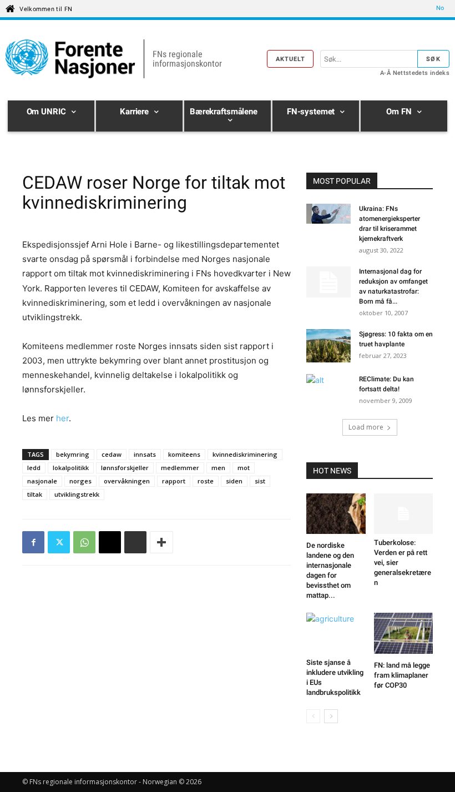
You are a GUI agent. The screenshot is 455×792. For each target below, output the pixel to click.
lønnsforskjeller (125, 467)
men (218, 467)
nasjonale (42, 481)
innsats (145, 454)
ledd (34, 467)
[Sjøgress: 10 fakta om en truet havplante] (328, 345)
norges (80, 481)
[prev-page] (313, 716)
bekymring (72, 454)
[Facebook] (33, 542)
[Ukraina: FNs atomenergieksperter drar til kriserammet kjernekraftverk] (328, 215)
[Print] (135, 542)
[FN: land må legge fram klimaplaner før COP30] (403, 634)
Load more (365, 427)
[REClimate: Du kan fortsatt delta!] (328, 389)
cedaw (112, 454)
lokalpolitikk (71, 467)
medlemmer (180, 467)
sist (260, 481)
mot (243, 467)
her (62, 418)
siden (234, 481)
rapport (173, 481)
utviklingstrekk (76, 494)
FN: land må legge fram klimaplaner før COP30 (402, 675)
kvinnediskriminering (245, 454)
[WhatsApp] (84, 542)
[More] (161, 542)
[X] (59, 542)
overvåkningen (127, 481)
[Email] (110, 542)
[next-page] (331, 716)
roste (206, 481)
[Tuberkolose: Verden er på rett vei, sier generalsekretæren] (403, 513)
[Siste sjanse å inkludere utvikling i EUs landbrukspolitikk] (336, 633)
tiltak (34, 494)
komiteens (184, 454)
